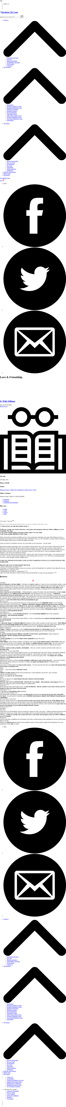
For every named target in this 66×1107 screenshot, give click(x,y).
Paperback (6, 499)
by (1, 401)
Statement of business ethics (14, 1082)
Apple (5, 511)
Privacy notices (11, 1092)
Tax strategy (10, 1098)
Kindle (5, 509)
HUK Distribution (12, 112)
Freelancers (10, 170)
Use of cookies (11, 1094)
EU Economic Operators (13, 1086)
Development (10, 164)
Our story (9, 59)
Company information (13, 1091)
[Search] (22, 16)
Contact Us (10, 1077)
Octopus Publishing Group (14, 117)
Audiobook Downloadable (10, 502)
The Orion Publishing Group (15, 119)
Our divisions (7, 67)
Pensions (9, 1097)
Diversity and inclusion (9, 172)
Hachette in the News (13, 58)
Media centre (6, 173)
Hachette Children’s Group (14, 106)
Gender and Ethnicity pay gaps (15, 1080)
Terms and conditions (12, 1095)
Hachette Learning (12, 111)
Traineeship (10, 167)
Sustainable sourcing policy (14, 1085)
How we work (11, 163)
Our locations (10, 64)
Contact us (10, 65)
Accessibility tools (5, 178)
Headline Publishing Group (14, 108)
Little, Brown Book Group (14, 115)
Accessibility (10, 1078)
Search (2, 17)
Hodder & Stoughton (12, 109)
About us (5, 20)
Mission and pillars (12, 61)
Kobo (5, 514)
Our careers (6, 175)
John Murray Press (12, 114)
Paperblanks (10, 120)
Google (5, 512)
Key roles (9, 166)
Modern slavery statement (14, 1083)
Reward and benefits (12, 161)
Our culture (6, 123)
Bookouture (10, 105)
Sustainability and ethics (13, 62)
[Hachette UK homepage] (33, 12)
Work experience (11, 169)
